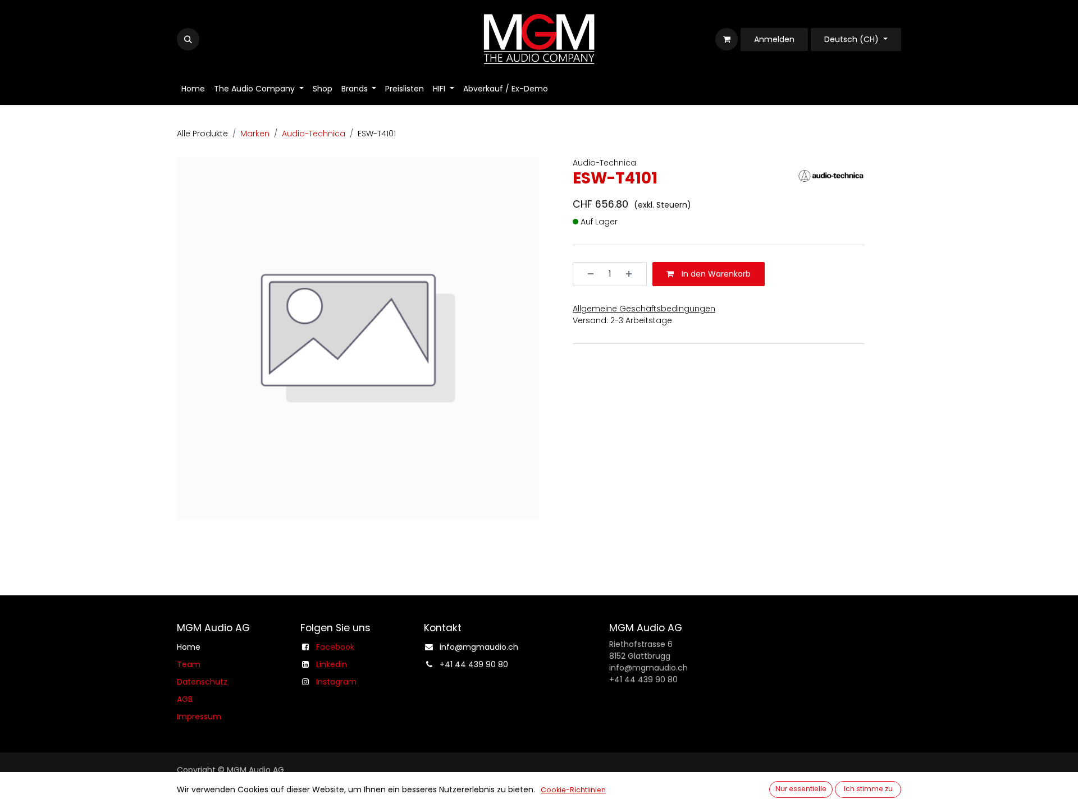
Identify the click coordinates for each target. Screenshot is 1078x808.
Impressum (199, 716)
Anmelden (774, 39)
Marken (255, 133)
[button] (188, 39)
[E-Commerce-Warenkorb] (726, 39)
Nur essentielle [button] (800, 788)
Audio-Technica (313, 133)
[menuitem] (193, 89)
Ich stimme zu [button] (868, 788)
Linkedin (331, 664)
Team (188, 664)
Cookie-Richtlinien (573, 790)
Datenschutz (202, 681)
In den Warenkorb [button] (715, 274)
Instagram (336, 681)
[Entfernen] (586, 274)
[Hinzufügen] (632, 274)
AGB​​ (185, 699)
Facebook (335, 647)
